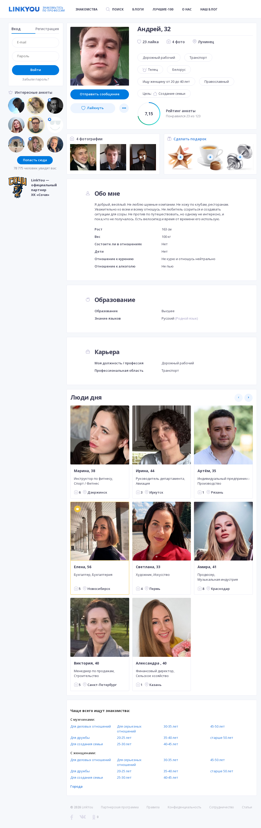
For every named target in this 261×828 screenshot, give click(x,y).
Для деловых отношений (90, 726)
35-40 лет (171, 737)
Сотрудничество (221, 807)
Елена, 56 (82, 567)
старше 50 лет (221, 737)
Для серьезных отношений (129, 728)
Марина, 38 (84, 470)
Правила (153, 807)
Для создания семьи (86, 744)
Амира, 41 (207, 567)
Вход (16, 28)
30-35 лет (171, 726)
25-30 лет (124, 744)
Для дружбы (80, 737)
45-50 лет (217, 726)
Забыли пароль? (35, 79)
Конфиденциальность (184, 807)
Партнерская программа (120, 807)
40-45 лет (171, 744)
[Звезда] (180, 157)
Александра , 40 (151, 663)
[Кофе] (210, 157)
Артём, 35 (207, 470)
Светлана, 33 (148, 567)
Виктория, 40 (86, 663)
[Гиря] (240, 157)
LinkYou (87, 807)
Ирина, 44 (145, 470)
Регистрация (47, 28)
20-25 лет (124, 737)
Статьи (247, 807)
